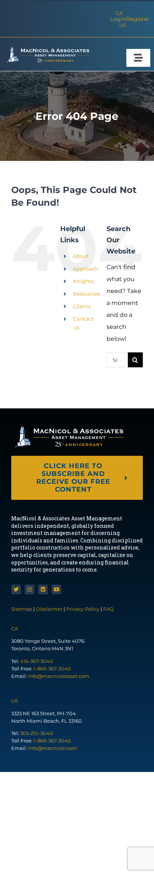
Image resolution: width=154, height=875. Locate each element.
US (122, 25)
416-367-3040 (36, 661)
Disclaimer (49, 609)
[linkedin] (43, 589)
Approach (85, 268)
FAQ (108, 609)
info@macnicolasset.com (58, 676)
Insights (83, 281)
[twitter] (16, 589)
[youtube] (56, 589)
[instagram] (29, 589)
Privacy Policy (82, 609)
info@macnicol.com (52, 748)
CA (119, 13)
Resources (86, 293)
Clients (82, 306)
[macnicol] (46, 49)
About (81, 256)
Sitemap (22, 609)
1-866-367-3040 (52, 669)
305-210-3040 (36, 733)
